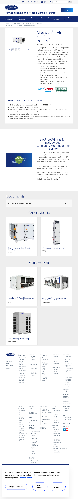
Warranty (33, 433)
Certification (56, 442)
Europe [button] (48, 2)
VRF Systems (55, 354)
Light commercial (22, 432)
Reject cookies (40, 486)
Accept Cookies (57, 486)
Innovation (43, 407)
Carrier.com (10, 359)
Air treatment (16, 23)
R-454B (44, 423)
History (55, 420)
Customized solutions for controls (68, 372)
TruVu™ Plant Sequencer (68, 361)
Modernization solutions (34, 461)
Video (56, 429)
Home (7, 23)
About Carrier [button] (68, 18)
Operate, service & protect (32, 427)
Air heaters (44, 374)
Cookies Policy (26, 478)
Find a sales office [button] (67, 9)
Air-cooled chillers (22, 358)
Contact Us (66, 423)
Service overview (32, 407)
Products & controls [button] (9, 18)
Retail (21, 420)
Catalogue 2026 (66, 390)
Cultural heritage (22, 429)
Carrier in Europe (55, 426)
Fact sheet (56, 410)
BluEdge (34, 442)
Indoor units (55, 360)
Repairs (33, 447)
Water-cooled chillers (21, 363)
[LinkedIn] (64, 429)
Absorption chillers (22, 367)
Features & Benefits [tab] (24, 100)
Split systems (56, 367)
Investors (68, 419)
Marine (21, 426)
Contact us (9, 361)
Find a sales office (56, 451)
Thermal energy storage (22, 380)
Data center (22, 423)
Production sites (56, 436)
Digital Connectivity (34, 444)
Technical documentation (19, 203)
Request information (33, 413)
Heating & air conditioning (33, 363)
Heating (31, 354)
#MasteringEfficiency (56, 448)
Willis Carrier (55, 417)
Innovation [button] (47, 18)
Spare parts (32, 450)
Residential (22, 436)
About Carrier (54, 407)
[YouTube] (67, 429)
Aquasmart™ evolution (68, 379)
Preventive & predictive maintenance (34, 437)
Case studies (55, 445)
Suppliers (68, 417)
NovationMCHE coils (45, 413)
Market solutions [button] (22, 18)
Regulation (68, 377)
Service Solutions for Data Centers (33, 420)
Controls (56, 363)
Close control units (44, 369)
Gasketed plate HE (22, 376)
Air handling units (28, 23)
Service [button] (33, 18)
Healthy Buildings (56, 18)
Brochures (9, 366)
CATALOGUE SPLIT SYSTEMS (67, 402)
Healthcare (22, 415)
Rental (40, 19)
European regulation (56, 439)
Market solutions (21, 407)
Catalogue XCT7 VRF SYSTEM (66, 396)
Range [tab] (10, 100)
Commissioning (34, 431)
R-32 (43, 421)
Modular (39, 23)
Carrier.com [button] (39, 2)
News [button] (24, 1)
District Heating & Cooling (22, 439)
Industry (22, 410)
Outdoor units (56, 357)
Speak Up (56, 422)
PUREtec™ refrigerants (45, 409)
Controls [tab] (40, 100)
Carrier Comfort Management (68, 384)
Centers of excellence (56, 432)
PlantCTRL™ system (68, 357)
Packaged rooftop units (45, 364)
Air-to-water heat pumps (34, 368)
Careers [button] (19, 1)
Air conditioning (22, 354)
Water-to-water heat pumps (34, 358)
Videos (8, 368)
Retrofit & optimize (32, 458)
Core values (55, 413)
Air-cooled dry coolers (22, 371)
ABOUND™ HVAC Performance (68, 366)
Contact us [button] (30, 1)
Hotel (21, 413)
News (7, 363)
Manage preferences (16, 487)
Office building (22, 417)
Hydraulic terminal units (45, 378)
